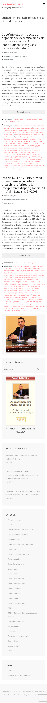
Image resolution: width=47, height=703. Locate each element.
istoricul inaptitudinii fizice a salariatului (22, 160)
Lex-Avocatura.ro (13, 4)
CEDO (10, 525)
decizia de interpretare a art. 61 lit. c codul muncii (21, 153)
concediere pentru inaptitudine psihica (22, 143)
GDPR (10, 608)
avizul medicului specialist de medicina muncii (24, 126)
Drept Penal (12, 574)
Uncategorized (14, 646)
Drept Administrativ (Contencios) (21, 544)
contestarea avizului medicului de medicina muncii (22, 151)
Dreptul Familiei (14, 588)
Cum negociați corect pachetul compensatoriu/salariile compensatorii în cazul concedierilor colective (22, 475)
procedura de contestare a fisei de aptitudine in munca (21, 168)
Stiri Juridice (13, 641)
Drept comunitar (14, 559)
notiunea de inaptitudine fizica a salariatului (19, 165)
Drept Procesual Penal (17, 583)
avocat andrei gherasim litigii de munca (25, 132)
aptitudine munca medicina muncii (26, 125)
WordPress (38, 695)
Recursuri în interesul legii (18, 636)
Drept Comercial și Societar (18, 554)
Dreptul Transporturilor (17, 603)
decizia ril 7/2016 (10, 158)
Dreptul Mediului (14, 593)
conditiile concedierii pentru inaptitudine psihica (20, 149)
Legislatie (12, 631)
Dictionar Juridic (14, 539)
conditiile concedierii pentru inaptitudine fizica (21, 148)
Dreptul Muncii (14, 121)
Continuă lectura (23, 112)
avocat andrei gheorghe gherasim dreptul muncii (24, 129)
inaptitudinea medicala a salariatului (30, 158)
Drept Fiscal (12, 569)
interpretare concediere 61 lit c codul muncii (19, 159)
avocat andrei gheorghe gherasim (23, 128)
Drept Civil (12, 549)
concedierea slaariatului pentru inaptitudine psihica (22, 146)
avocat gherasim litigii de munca (21, 137)
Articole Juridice (19, 119)
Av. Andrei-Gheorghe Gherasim (15, 56)
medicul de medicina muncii (30, 163)
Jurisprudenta (13, 626)
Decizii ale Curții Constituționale (20, 529)
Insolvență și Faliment (16, 621)
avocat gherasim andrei (23, 134)
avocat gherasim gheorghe (24, 136)
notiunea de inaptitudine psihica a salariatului (24, 166)
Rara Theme (18, 695)
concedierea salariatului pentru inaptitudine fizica (24, 144)
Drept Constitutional (16, 564)
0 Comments (8, 60)
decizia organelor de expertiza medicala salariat (26, 156)
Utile (10, 651)
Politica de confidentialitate (19, 675)
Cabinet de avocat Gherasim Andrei (23, 139)
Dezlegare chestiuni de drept (24, 263)
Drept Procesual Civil (16, 579)
